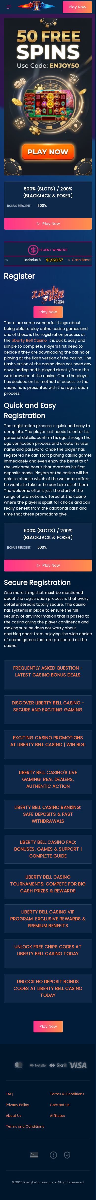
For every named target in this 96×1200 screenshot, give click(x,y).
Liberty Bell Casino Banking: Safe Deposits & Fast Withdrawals (48, 814)
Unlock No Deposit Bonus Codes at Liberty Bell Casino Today (48, 988)
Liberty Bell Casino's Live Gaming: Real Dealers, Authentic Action (48, 779)
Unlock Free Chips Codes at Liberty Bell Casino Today (48, 950)
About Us (13, 1115)
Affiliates (57, 1115)
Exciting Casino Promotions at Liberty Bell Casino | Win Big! (48, 741)
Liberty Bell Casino (29, 340)
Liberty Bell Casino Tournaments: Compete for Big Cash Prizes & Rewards (48, 884)
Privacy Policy (17, 1104)
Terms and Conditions (25, 1126)
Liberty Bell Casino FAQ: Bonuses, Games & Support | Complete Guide (48, 849)
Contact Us (59, 1104)
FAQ (9, 1094)
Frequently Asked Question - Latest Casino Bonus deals (48, 671)
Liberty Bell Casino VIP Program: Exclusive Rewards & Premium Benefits (48, 919)
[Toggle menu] (9, 7)
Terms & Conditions (67, 1094)
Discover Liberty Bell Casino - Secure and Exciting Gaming (48, 706)
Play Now (77, 7)
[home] (38, 10)
